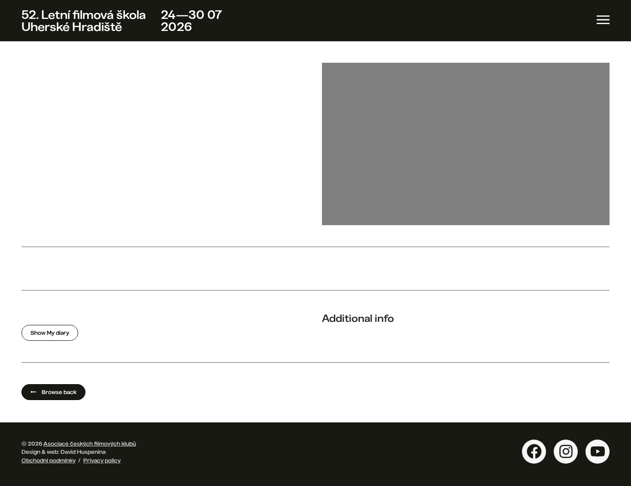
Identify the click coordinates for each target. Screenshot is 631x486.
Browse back (58, 391)
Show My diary (49, 332)
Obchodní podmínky (48, 460)
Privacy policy (102, 460)
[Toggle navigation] (603, 19)
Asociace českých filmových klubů (89, 443)
